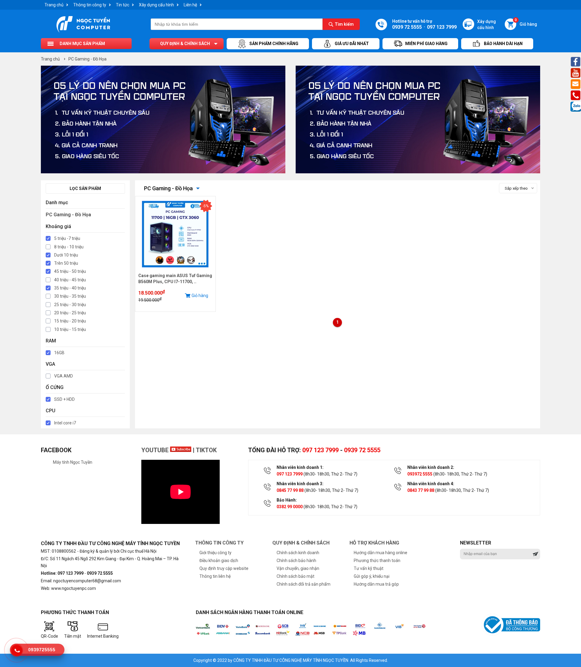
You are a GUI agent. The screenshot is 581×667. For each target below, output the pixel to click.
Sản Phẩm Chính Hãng (273, 43)
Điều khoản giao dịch (218, 560)
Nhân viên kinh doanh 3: (300, 483)
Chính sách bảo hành (296, 560)
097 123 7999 (320, 450)
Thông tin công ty (89, 4)
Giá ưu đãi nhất (352, 43)
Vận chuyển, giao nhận (298, 568)
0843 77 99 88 (420, 490)
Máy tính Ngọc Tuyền (72, 462)
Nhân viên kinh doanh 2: (430, 467)
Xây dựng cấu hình (156, 4)
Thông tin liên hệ (215, 576)
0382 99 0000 (290, 506)
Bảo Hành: (287, 500)
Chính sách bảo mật (295, 576)
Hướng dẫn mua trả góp (376, 584)
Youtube (155, 450)
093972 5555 (419, 474)
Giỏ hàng (526, 22)
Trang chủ (54, 4)
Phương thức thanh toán (377, 560)
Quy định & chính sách (185, 43)
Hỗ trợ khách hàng (374, 543)
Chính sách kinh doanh (298, 552)
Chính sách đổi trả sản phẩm (303, 584)
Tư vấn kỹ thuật (368, 568)
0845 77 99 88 (290, 490)
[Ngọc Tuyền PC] (83, 31)
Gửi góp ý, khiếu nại (371, 576)
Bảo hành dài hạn (503, 43)
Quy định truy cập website (223, 568)
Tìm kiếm (344, 24)
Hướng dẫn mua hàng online (380, 552)
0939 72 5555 (362, 450)
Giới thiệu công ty (215, 552)
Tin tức (122, 4)
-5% (205, 206)
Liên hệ (190, 4)
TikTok (206, 450)
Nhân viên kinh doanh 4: (430, 483)
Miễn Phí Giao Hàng (426, 43)
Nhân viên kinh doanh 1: (300, 467)
